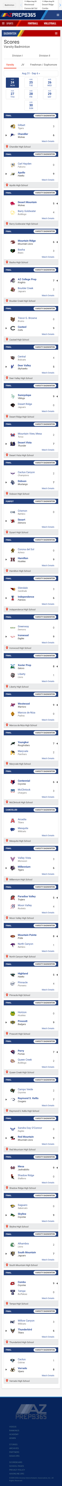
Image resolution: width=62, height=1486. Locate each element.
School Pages (16, 1466)
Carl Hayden (24, 165)
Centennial (24, 782)
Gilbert (21, 127)
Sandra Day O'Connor (30, 1129)
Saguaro (23, 1206)
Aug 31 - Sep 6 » (31, 73)
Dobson (23, 483)
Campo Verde (25, 1091)
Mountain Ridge (27, 242)
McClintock (24, 791)
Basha (21, 251)
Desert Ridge (25, 405)
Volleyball (50, 23)
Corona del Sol (26, 551)
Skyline (22, 1215)
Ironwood (23, 637)
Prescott (22, 1023)
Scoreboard (15, 1462)
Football (33, 23)
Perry (21, 1052)
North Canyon (25, 945)
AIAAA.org (14, 1456)
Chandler (23, 135)
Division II (44, 55)
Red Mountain (26, 1138)
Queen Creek (25, 1061)
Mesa (23, 1168)
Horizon (22, 1014)
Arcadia (22, 821)
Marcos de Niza (26, 714)
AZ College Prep (27, 281)
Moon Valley (25, 907)
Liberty (21, 675)
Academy (14, 1434)
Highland (23, 975)
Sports (9, 23)
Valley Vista (24, 859)
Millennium (24, 868)
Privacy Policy (17, 1470)
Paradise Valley (27, 898)
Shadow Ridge (26, 1177)
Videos (12, 1427)
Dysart (22, 521)
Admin (12, 1438)
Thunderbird (25, 1331)
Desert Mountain (27, 204)
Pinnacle (23, 984)
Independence (26, 598)
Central (22, 358)
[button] (60, 5)
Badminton (9, 5)
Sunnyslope (24, 397)
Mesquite (23, 830)
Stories (13, 1444)
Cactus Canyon (26, 474)
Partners (14, 1452)
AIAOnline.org (16, 1474)
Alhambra (23, 1245)
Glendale (23, 589)
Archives (14, 1448)
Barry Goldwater (27, 213)
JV (22, 64)
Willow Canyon (26, 1322)
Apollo (21, 174)
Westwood (24, 705)
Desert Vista (25, 444)
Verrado (22, 1370)
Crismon (22, 512)
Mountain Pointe (27, 936)
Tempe (22, 1292)
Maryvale (23, 753)
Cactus (22, 1361)
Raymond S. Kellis (28, 1100)
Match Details (48, 141)
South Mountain (27, 1254)
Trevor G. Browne (27, 319)
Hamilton (23, 560)
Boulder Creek (25, 290)
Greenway (23, 628)
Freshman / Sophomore (43, 64)
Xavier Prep (24, 667)
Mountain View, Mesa (30, 435)
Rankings (14, 1430)
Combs (22, 1284)
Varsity (10, 64)
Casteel (22, 328)
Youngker (24, 744)
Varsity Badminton (45, 116)
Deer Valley (24, 367)
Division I (17, 55)
